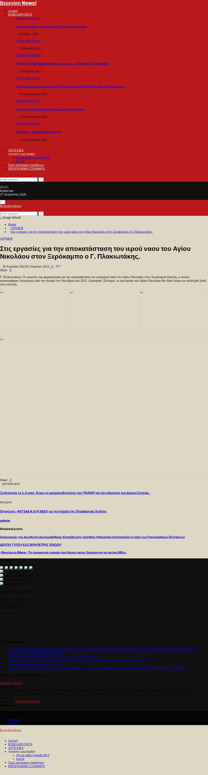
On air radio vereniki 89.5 (32, 157)
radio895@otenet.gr (28, 701)
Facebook (14, 719)
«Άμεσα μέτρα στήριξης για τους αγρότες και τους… (50, 109)
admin (5, 520)
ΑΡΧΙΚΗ (6, 238)
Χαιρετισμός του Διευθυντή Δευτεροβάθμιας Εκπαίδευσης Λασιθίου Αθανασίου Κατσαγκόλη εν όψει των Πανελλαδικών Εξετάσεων (92, 537)
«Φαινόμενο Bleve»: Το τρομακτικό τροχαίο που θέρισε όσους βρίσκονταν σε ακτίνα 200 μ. (63, 552)
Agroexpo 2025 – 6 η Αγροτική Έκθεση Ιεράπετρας (51, 26)
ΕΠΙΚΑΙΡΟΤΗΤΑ (20, 14)
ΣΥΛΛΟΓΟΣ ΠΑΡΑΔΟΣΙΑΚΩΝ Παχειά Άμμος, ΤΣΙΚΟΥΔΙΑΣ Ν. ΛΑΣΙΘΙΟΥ (62, 64)
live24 (20, 161)
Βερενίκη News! (18, 3)
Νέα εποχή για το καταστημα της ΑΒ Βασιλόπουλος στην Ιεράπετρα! (53, 656)
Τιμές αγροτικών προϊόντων (26, 165)
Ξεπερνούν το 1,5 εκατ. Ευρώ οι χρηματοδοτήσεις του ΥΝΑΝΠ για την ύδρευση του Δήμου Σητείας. (75, 493)
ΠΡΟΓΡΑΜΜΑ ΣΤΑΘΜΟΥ (26, 168)
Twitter (12, 723)
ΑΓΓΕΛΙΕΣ (16, 150)
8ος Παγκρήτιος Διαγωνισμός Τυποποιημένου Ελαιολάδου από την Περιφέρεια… (71, 86)
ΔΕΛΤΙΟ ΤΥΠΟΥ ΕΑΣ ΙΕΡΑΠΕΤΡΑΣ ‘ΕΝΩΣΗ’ (31, 545)
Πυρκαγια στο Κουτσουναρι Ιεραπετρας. (34, 664)
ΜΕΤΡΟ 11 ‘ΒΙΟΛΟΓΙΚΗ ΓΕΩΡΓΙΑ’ (38, 132)
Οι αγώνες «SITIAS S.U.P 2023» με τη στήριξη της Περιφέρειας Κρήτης (53, 511)
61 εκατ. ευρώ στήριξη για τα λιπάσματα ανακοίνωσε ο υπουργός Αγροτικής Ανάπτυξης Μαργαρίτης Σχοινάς (78, 660)
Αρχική (13, 11)
